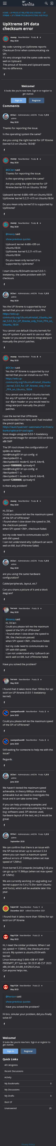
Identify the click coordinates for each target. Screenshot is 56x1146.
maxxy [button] (13, 37)
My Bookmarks (28, 1083)
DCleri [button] (13, 115)
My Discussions (12, 1089)
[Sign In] (51, 3)
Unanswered (28, 1108)
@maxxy (10, 234)
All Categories (11, 1065)
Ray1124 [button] (14, 935)
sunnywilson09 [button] (17, 711)
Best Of (8, 1102)
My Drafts (28, 1095)
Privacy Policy (28, 1144)
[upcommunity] (28, 3)
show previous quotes (18, 239)
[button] (6, 39)
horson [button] (13, 608)
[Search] (46, 3)
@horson (11, 996)
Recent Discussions (13, 1071)
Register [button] (36, 100)
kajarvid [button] (14, 907)
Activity (7, 1077)
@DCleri (10, 170)
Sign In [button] (18, 100)
